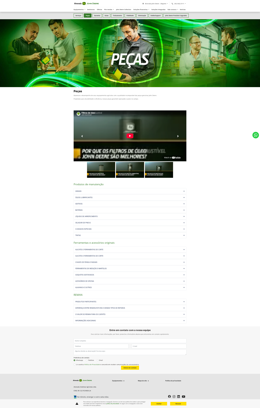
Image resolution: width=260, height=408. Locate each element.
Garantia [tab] (97, 15)
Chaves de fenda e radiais (86, 262)
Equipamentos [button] (79, 9)
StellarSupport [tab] (156, 15)
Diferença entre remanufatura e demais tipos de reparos (100, 308)
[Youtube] (184, 396)
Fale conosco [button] (172, 9)
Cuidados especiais (83, 229)
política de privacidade (112, 403)
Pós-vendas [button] (108, 9)
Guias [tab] (106, 15)
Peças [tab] (88, 15)
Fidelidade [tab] (130, 15)
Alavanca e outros (83, 287)
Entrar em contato (130, 368)
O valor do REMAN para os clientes (90, 314)
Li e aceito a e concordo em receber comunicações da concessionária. (107, 364)
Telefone (91, 360)
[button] (82, 136)
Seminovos (91, 9)
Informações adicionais (85, 320)
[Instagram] (175, 396)
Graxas (78, 191)
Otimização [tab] (142, 15)
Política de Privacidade (92, 364)
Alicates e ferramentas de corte (89, 249)
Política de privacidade (173, 381)
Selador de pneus (83, 223)
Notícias (183, 9)
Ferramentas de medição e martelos (91, 268)
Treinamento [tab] (117, 15)
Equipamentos (117, 381)
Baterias (79, 210)
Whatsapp (79, 360)
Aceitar (159, 404)
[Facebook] (170, 396)
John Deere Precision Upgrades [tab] (176, 15)
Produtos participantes (85, 302)
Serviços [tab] (78, 15)
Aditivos (78, 204)
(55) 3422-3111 (179, 4)
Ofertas (99, 9)
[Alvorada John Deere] (86, 3)
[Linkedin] (179, 396)
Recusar (178, 404)
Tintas (78, 235)
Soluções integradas (158, 9)
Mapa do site (142, 381)
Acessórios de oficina (84, 281)
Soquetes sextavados (84, 275)
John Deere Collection (123, 9)
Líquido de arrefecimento (86, 216)
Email (101, 360)
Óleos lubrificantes (84, 197)
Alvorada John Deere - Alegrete (156, 4)
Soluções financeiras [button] (140, 9)
